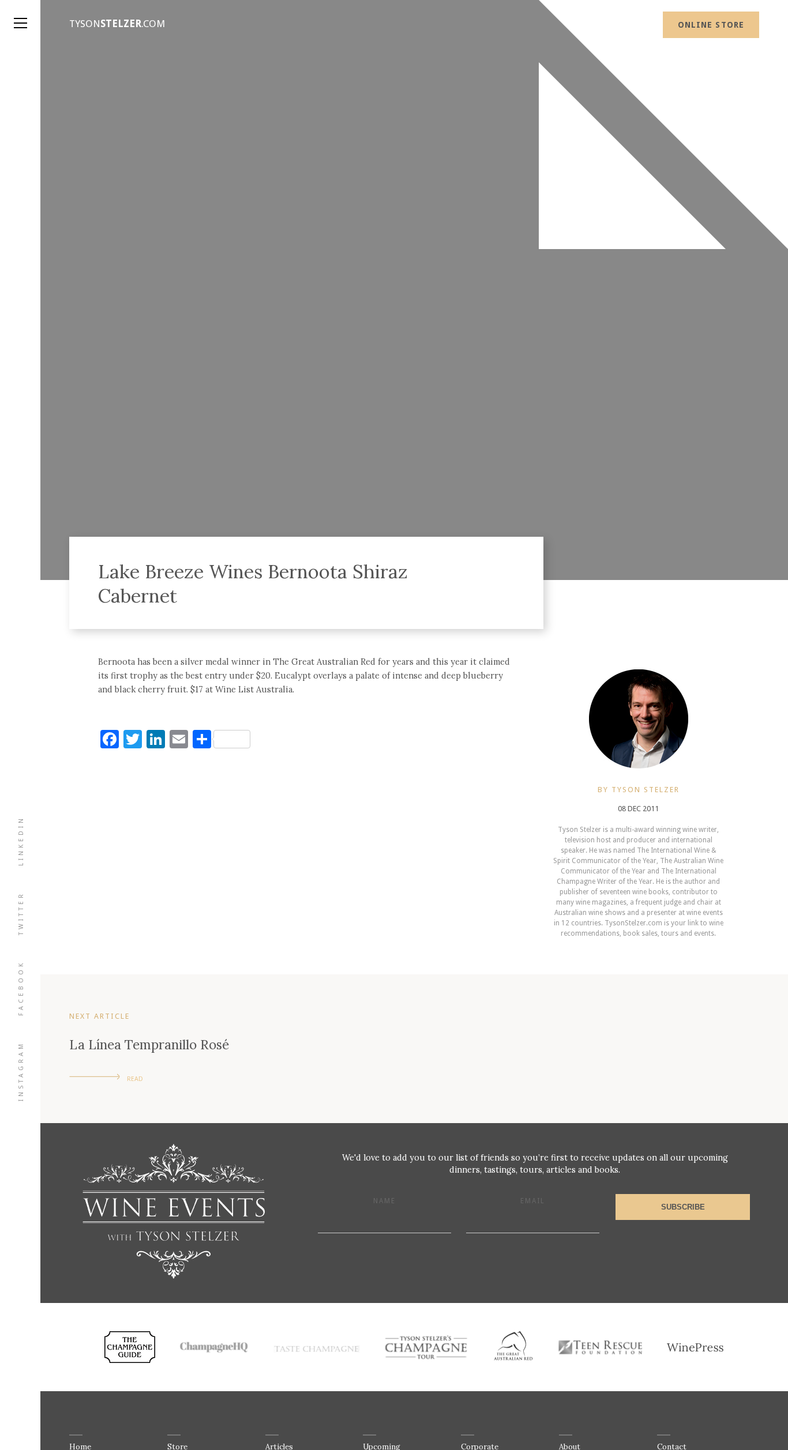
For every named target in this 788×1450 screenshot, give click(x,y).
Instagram (21, 1071)
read (135, 1079)
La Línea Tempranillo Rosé (149, 1044)
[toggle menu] (20, 11)
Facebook (21, 988)
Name (384, 1201)
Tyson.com (117, 23)
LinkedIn (21, 841)
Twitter (21, 913)
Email (532, 1201)
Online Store (711, 24)
